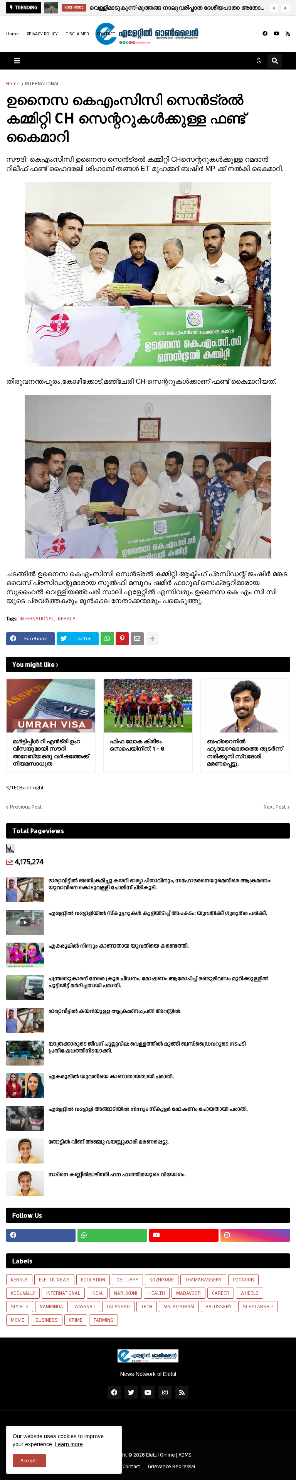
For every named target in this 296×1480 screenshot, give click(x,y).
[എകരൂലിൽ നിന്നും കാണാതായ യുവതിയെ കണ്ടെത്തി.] (25, 955)
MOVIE (17, 1320)
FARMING (103, 1320)
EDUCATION (93, 1279)
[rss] (288, 34)
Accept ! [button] (29, 1461)
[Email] (137, 638)
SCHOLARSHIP (258, 1306)
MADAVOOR (188, 1293)
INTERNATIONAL (42, 83)
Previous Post (26, 807)
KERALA (67, 619)
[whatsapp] (112, 1235)
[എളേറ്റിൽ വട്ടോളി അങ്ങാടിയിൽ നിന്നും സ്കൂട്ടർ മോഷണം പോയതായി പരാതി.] (25, 1118)
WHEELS (249, 1293)
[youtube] (276, 34)
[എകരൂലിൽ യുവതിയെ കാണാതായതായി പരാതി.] (25, 1085)
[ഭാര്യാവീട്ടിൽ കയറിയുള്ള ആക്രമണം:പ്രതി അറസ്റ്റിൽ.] (25, 1020)
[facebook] (264, 34)
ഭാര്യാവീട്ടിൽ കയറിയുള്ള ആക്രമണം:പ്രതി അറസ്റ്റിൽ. (115, 1011)
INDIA (97, 1293)
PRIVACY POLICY (42, 34)
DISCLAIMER (77, 34)
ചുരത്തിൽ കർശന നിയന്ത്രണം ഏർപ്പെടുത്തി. (161, 7)
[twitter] (131, 1392)
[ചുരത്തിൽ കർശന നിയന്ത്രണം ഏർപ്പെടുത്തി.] (51, 7)
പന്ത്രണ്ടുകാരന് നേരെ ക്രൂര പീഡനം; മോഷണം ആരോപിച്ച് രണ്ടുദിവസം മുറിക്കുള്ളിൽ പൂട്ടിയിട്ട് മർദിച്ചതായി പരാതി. (159, 982)
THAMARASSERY (203, 1279)
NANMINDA (51, 1306)
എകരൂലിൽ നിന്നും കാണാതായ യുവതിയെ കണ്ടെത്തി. (119, 946)
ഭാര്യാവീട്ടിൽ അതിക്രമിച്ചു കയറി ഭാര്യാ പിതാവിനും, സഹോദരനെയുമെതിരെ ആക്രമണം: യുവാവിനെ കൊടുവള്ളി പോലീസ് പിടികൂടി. (160, 884)
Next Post (275, 807)
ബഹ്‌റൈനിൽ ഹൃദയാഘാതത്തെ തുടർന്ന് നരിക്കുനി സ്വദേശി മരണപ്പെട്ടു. (245, 752)
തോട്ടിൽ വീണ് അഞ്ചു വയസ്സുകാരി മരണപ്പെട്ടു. (109, 1142)
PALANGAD (118, 1306)
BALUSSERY (218, 1306)
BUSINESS (46, 1320)
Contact (131, 1466)
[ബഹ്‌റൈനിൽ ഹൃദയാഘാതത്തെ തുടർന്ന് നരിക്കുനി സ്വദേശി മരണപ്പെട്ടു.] (245, 706)
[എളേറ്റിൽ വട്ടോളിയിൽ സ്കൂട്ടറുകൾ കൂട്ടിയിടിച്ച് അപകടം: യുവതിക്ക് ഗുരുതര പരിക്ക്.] (25, 922)
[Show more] (152, 638)
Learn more (69, 1444)
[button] (274, 8)
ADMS (185, 1455)
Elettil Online (160, 1455)
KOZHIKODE (162, 1279)
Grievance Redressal (171, 1466)
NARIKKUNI (125, 1293)
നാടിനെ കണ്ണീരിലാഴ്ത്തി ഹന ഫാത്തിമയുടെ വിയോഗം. (117, 1174)
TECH (146, 1306)
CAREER (220, 1293)
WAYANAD (85, 1306)
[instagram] (255, 1235)
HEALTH (156, 1293)
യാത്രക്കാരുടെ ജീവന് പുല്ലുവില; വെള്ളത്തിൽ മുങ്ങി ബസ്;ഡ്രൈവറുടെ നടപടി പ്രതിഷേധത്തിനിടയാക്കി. (147, 1047)
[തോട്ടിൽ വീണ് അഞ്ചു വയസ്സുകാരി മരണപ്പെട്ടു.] (25, 1151)
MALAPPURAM (178, 1306)
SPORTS (20, 1306)
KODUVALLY (23, 1293)
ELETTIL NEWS (54, 1279)
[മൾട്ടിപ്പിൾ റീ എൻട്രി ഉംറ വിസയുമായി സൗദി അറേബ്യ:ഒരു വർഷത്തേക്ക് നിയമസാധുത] (51, 706)
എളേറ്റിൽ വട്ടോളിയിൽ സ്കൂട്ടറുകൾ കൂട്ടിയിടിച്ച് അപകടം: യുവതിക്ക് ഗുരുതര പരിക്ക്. (158, 913)
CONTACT (106, 34)
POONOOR (243, 1279)
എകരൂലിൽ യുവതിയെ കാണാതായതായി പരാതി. (111, 1076)
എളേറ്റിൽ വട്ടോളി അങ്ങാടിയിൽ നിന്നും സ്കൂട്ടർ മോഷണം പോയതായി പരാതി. (148, 1109)
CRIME (75, 1320)
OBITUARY (127, 1279)
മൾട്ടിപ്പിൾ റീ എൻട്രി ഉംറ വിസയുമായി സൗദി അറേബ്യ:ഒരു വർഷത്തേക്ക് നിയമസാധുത (51, 752)
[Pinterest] (122, 638)
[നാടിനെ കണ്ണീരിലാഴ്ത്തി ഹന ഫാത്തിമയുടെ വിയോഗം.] (25, 1183)
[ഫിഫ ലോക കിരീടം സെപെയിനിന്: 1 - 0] (148, 706)
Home (12, 34)
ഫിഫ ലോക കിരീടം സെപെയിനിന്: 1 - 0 (137, 745)
